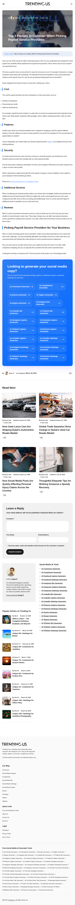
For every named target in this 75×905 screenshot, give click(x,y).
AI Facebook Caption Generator (53, 576)
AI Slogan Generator (49, 616)
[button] (3, 4)
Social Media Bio (7, 780)
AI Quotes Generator (49, 612)
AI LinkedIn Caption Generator (53, 598)
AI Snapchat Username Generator (51, 883)
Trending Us (11, 900)
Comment (10, 519)
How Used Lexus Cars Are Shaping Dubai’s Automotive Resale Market (18, 429)
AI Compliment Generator (51, 572)
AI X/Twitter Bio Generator (51, 623)
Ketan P (17, 657)
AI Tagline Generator (49, 620)
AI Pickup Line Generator (29, 890)
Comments (5, 770)
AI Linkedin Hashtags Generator (54, 861)
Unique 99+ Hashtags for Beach (22, 634)
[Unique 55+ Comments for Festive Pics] (6, 674)
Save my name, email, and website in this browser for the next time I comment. (36, 546)
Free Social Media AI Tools (10, 810)
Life (11, 54)
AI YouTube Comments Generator (57, 868)
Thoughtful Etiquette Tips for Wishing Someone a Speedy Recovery (55, 484)
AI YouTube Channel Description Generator (15, 874)
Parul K (16, 670)
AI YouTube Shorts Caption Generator (14, 877)
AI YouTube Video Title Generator (12, 880)
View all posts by (15, 595)
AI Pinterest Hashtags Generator (54, 609)
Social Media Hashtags (9, 784)
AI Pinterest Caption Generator (53, 605)
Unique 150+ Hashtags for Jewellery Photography (23, 715)
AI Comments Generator (50, 569)
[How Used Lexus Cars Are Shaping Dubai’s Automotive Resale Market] (19, 405)
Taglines (4, 801)
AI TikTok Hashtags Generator (58, 877)
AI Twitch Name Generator (10, 883)
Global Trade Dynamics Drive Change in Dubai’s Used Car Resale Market (55, 429)
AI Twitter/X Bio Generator (61, 855)
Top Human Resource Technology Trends (24, 181)
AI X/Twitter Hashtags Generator (54, 630)
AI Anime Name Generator (10, 887)
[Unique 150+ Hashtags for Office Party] (6, 701)
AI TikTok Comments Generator (37, 877)
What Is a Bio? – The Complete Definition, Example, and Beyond (21, 621)
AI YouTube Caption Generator (11, 871)
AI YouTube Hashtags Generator (33, 871)
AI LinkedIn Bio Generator (51, 594)
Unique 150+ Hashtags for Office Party (23, 701)
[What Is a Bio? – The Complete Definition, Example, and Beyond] (6, 619)
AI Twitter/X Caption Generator (54, 858)
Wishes (4, 797)
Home (6, 54)
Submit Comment (15, 552)
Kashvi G (17, 630)
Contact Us (5, 817)
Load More (37, 732)
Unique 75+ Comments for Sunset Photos (23, 661)
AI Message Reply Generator (57, 880)
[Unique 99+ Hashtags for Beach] (6, 634)
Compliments (6, 777)
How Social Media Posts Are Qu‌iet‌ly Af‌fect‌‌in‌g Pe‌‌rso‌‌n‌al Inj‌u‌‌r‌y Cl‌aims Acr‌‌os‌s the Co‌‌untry (17, 485)
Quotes (4, 790)
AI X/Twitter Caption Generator (53, 627)
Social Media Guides (8, 787)
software (50, 142)
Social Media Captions (9, 773)
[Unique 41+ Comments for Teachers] (6, 687)
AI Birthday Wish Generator (10, 890)
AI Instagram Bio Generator (52, 583)
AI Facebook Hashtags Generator (54, 580)
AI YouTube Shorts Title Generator (35, 880)
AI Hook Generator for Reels (50, 887)
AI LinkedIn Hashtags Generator (53, 601)
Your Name (10, 535)
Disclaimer (5, 830)
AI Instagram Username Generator (35, 868)
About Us (5, 814)
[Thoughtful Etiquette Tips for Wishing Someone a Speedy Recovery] (56, 459)
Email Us (5, 821)
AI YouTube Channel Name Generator (42, 874)
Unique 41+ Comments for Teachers (23, 688)
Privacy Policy (6, 833)
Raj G (16, 616)
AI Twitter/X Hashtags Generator (58, 864)
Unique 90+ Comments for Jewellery (23, 648)
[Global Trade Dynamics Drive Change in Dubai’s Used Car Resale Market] (56, 405)
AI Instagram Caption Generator (53, 587)
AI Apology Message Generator (30, 887)
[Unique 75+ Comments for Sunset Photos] (6, 661)
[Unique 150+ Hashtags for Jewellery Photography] (6, 714)
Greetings (5, 794)
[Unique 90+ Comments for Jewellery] (6, 647)
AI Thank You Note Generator (30, 883)
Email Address (43, 535)
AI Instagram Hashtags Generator (54, 591)
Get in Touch (6, 837)
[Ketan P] (11, 572)
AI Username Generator (45, 890)
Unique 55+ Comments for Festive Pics (23, 675)
